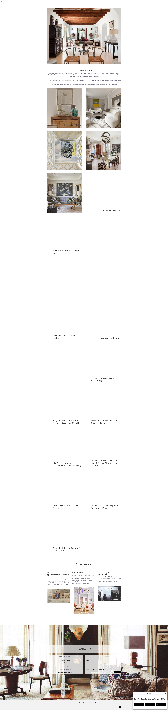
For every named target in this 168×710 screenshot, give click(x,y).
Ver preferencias (161, 704)
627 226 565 (67, 671)
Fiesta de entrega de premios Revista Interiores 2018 (83, 573)
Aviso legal (157, 707)
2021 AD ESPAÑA (52, 573)
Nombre (87, 655)
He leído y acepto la (96, 669)
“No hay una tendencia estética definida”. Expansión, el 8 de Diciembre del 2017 (109, 574)
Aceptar (139, 704)
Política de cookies (144, 707)
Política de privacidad (151, 707)
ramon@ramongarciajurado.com (65, 662)
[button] (165, 693)
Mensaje (88, 660)
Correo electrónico (107, 655)
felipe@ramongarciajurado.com (65, 672)
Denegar (150, 704)
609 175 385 (67, 660)
